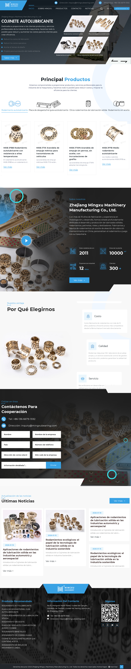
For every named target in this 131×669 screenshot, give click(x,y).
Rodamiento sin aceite (13, 622)
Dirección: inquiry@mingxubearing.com (77, 3)
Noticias (89, 8)
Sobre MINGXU (45, 8)
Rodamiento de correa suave (17, 635)
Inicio (31, 8)
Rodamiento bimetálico (14, 632)
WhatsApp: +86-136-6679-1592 (117, 3)
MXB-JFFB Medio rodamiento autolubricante (77, 151)
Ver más (7, 167)
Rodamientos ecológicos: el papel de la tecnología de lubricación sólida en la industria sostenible (19, 544)
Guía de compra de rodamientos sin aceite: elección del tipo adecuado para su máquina (62, 547)
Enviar (53, 465)
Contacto (76, 8)
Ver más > (8, 561)
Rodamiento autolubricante (16, 606)
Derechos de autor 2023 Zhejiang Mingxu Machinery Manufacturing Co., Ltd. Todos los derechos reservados (55, 667)
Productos (61, 8)
